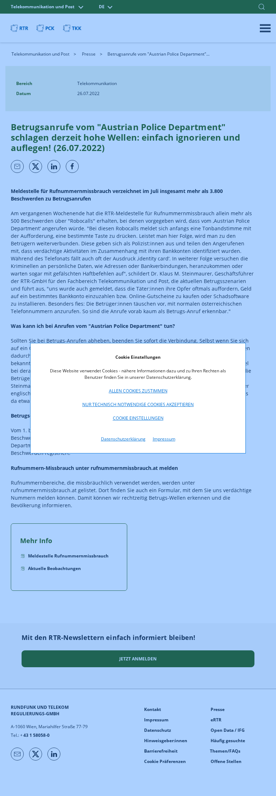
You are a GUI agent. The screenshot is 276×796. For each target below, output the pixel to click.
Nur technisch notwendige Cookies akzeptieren (138, 404)
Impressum (164, 439)
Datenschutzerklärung (123, 439)
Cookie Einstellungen (138, 418)
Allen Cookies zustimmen (138, 391)
